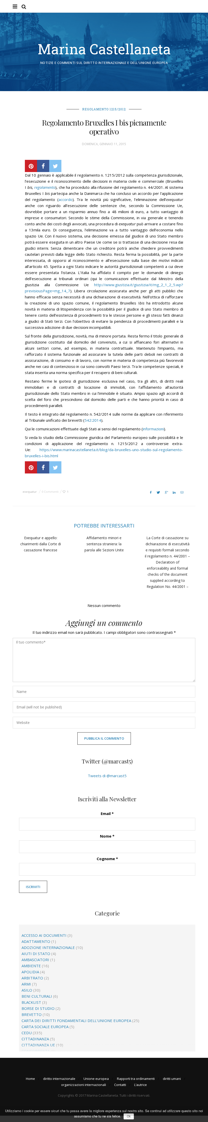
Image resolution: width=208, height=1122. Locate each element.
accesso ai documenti (44, 935)
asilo (27, 990)
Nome (107, 836)
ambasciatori (35, 959)
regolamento (44, 187)
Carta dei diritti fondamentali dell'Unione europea (76, 1020)
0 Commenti (50, 492)
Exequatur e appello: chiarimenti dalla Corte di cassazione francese (40, 543)
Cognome (107, 858)
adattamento (36, 941)
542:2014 (92, 420)
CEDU (27, 1032)
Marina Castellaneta (104, 49)
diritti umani (172, 1078)
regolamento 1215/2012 (104, 109)
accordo (66, 199)
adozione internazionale (48, 947)
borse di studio (38, 1008)
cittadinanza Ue (38, 1044)
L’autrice (140, 1084)
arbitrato (32, 977)
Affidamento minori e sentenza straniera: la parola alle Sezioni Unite (104, 543)
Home (30, 1078)
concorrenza (36, 1050)
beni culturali (37, 996)
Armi (26, 984)
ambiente (31, 965)
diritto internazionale (59, 1078)
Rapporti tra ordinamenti (136, 1078)
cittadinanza (35, 1038)
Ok (129, 1116)
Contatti (120, 1084)
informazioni (153, 428)
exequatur (30, 492)
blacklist (31, 1002)
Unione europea (96, 1078)
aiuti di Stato (36, 953)
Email (107, 813)
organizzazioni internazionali (83, 1084)
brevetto (32, 1014)
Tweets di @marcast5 (107, 775)
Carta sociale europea (45, 1026)
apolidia (30, 971)
